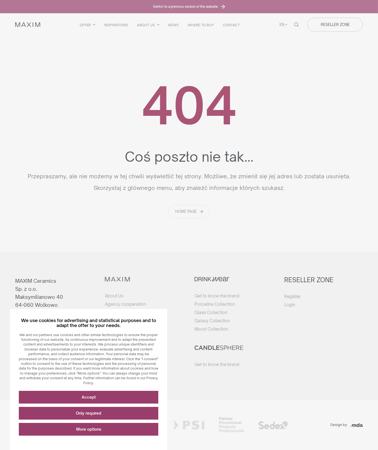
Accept (89, 397)
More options (88, 429)
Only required (88, 413)
